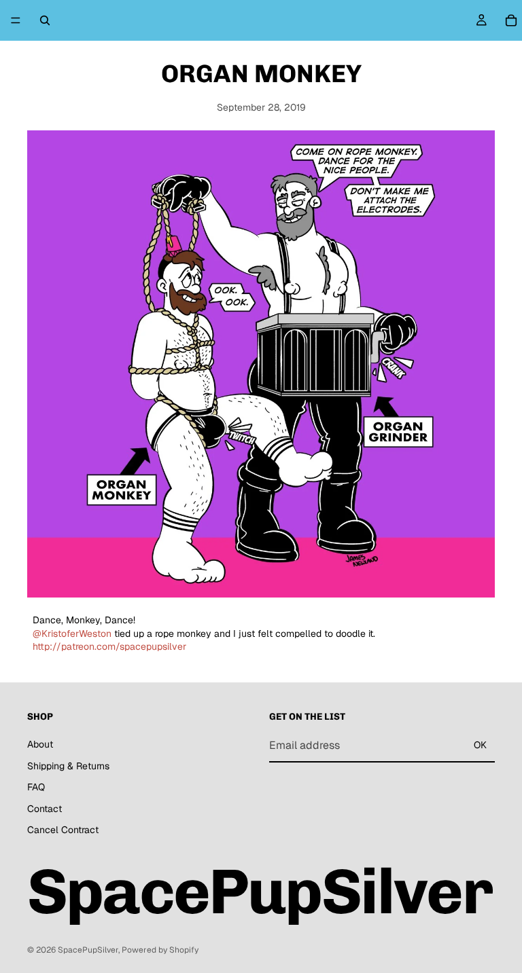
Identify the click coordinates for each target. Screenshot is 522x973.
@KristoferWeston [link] (72, 633)
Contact (44, 809)
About (40, 744)
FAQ (36, 787)
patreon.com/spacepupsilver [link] (109, 646)
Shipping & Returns (68, 766)
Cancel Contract (63, 830)
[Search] (45, 20)
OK (480, 745)
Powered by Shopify (160, 949)
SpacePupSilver (88, 949)
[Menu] (15, 20)
